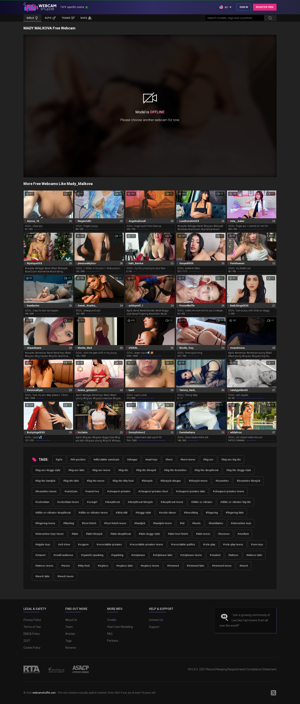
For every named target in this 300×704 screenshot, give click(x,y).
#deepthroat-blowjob (140, 502)
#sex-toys (257, 544)
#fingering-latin (234, 512)
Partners (112, 640)
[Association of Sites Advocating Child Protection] (80, 669)
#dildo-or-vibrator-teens (93, 512)
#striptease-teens (191, 555)
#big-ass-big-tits (231, 459)
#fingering (212, 512)
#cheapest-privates (118, 491)
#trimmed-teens (222, 565)
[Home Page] (39, 7)
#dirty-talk (122, 512)
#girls (59, 459)
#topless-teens (150, 565)
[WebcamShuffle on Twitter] (273, 693)
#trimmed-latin (195, 565)
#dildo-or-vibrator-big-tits (235, 502)
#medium (243, 533)
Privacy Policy (32, 619)
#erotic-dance (167, 512)
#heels (196, 523)
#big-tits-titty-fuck (123, 480)
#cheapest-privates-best (153, 491)
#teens (65, 565)
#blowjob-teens (198, 480)
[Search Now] (270, 18)
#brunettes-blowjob (248, 480)
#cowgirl (92, 502)
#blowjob (147, 480)
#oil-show (64, 544)
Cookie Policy (31, 647)
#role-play (209, 544)
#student (215, 555)
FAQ (109, 633)
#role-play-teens (233, 544)
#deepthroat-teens (172, 502)
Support (154, 626)
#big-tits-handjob (45, 480)
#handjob (139, 523)
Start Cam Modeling (120, 626)
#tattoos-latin (254, 555)
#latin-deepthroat (120, 533)
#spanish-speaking (92, 555)
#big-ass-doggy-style (47, 470)
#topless (103, 565)
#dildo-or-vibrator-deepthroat (53, 512)
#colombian (42, 502)
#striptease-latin (162, 555)
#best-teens (187, 459)
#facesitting (191, 512)
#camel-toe (92, 491)
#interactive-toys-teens (49, 533)
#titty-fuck (84, 565)
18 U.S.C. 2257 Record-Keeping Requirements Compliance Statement (232, 669)
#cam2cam (70, 491)
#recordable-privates (109, 544)
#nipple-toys (42, 544)
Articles (70, 633)
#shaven (40, 555)
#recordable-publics (183, 544)
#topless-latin (124, 565)
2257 (26, 640)
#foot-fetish (89, 523)
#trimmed (173, 565)
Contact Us (156, 619)
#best (169, 459)
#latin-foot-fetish (178, 533)
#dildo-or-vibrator (201, 502)
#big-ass (208, 459)
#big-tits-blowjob (146, 470)
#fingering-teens (45, 523)
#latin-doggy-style (149, 533)
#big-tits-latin (71, 480)
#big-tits (123, 470)
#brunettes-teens (46, 491)
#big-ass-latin (76, 470)
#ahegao (132, 459)
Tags (68, 640)
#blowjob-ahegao (170, 480)
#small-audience (63, 555)
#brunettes (222, 480)
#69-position (78, 459)
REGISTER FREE (265, 7)
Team (69, 626)
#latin (75, 533)
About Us (71, 619)
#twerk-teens (65, 576)
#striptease (138, 555)
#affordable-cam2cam (106, 459)
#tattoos (233, 555)
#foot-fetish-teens (115, 523)
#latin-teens (203, 533)
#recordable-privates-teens (146, 544)
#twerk (244, 565)
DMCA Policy (31, 633)
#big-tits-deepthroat (206, 470)
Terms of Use (32, 626)
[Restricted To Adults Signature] (31, 669)
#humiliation (216, 523)
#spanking (117, 555)
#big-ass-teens (101, 470)
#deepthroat (112, 502)
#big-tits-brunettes (175, 470)
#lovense (224, 533)
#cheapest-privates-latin (190, 491)
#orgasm (83, 544)
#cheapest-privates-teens (228, 491)
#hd (182, 523)
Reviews (70, 647)
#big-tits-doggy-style (238, 470)
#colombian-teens (68, 502)
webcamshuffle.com (44, 692)
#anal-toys (151, 459)
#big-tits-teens (95, 480)
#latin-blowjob (94, 533)
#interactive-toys (241, 523)
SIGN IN (244, 7)
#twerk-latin (42, 576)
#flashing (68, 523)
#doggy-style (143, 512)
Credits (111, 619)
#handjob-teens (162, 523)
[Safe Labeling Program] (56, 669)
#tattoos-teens (44, 565)
